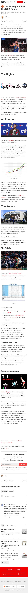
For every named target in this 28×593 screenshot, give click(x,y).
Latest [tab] (6, 525)
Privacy (15, 581)
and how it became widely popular (9, 555)
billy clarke (7, 504)
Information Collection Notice (15, 469)
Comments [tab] (4, 491)
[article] (14, 534)
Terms (19, 581)
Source (14, 303)
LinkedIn (10, 443)
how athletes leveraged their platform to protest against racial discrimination (10, 533)
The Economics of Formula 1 (9, 553)
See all (4, 562)
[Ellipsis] (26, 504)
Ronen (6, 16)
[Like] (2, 550)
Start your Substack (10, 586)
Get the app (21, 586)
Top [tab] (3, 525)
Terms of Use (21, 467)
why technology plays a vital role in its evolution (10, 545)
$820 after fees (20, 315)
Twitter (20, 441)
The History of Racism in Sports (8, 530)
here (7, 448)
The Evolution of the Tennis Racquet (9, 542)
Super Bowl (11, 141)
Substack (7, 590)
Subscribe (19, 2)
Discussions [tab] (12, 525)
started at (14, 318)
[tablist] (7, 491)
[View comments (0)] (8, 538)
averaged (10, 56)
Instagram (4, 443)
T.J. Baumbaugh (5, 392)
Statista (10, 146)
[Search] (25, 525)
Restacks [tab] (11, 491)
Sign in (25, 2)
